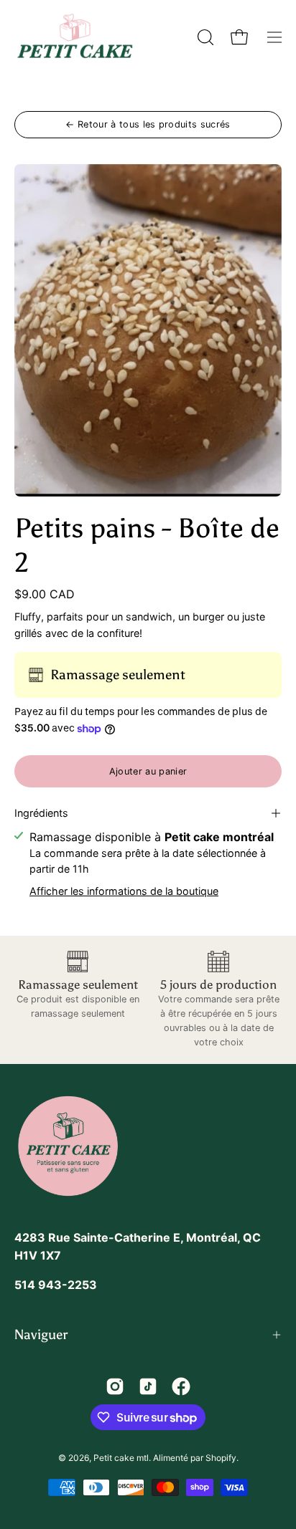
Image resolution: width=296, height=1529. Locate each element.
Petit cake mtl (121, 1457)
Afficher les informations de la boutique (123, 891)
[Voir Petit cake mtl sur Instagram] (115, 1386)
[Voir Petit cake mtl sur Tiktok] (148, 1386)
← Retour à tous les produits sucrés (147, 124)
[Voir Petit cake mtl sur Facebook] (181, 1386)
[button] (204, 37)
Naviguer (41, 1334)
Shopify (220, 1457)
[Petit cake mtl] (75, 37)
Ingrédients (41, 813)
